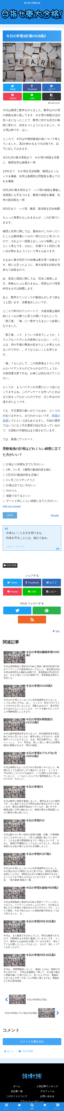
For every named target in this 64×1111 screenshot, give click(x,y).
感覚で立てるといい (18, 495)
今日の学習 (11, 565)
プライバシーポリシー (32, 1101)
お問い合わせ (47, 1096)
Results (55, 515)
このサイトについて (16, 1096)
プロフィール (47, 1091)
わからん (11, 490)
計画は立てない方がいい (20, 485)
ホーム (16, 1086)
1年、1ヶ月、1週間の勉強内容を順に (28, 469)
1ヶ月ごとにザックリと (20, 479)
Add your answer (12, 506)
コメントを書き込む (32, 1041)
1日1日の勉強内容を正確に (22, 474)
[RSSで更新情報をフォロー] (32, 619)
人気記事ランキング (47, 1086)
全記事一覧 (17, 1091)
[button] (57, 604)
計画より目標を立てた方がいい (24, 464)
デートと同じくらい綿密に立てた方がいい (31, 500)
